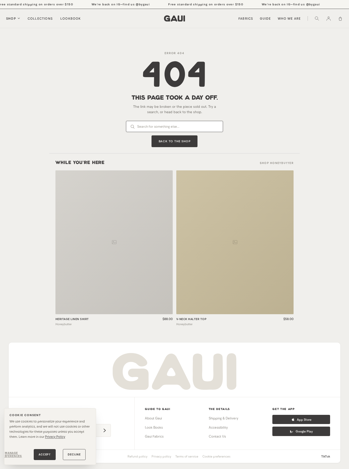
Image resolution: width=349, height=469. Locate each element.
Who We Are (289, 18)
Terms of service (186, 456)
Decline (74, 454)
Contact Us (217, 436)
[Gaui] (174, 18)
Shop (11, 18)
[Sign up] (104, 430)
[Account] (328, 18)
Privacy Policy (55, 437)
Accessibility (218, 427)
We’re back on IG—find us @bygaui (118, 4)
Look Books (154, 427)
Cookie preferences (216, 456)
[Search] (316, 18)
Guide (265, 18)
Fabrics (245, 18)
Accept (45, 454)
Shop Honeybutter (277, 163)
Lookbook (70, 18)
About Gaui (153, 418)
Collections (40, 18)
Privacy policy (161, 456)
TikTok (325, 456)
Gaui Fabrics (154, 436)
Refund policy (137, 456)
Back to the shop (175, 141)
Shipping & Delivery (223, 418)
